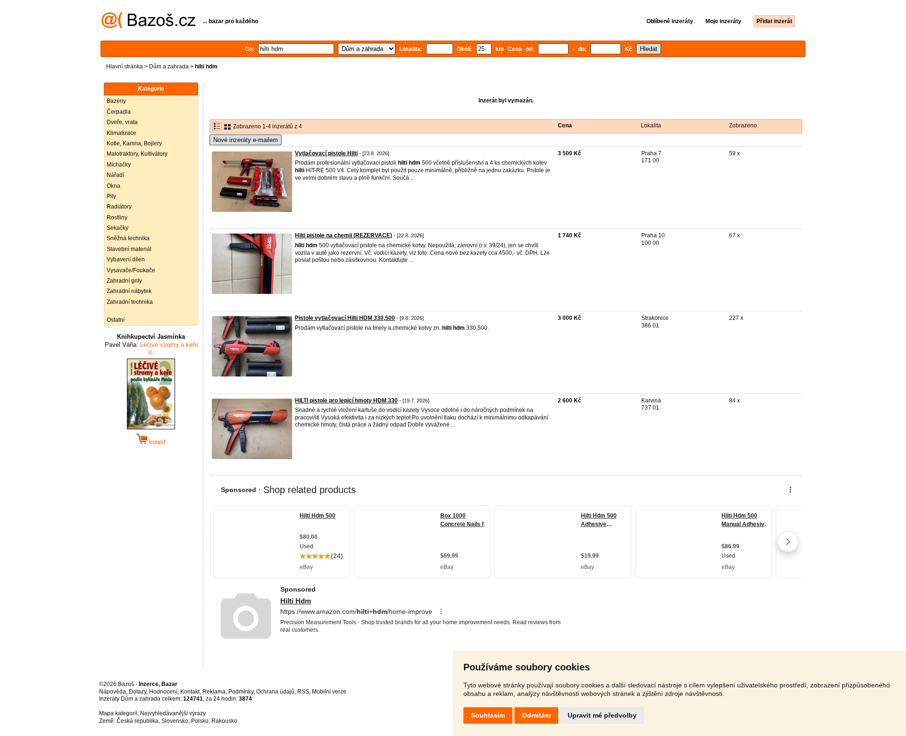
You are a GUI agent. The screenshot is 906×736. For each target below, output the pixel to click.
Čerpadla (119, 112)
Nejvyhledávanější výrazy (173, 713)
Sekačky (117, 228)
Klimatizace (121, 133)
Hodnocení (163, 691)
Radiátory (119, 206)
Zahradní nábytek (129, 291)
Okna (113, 186)
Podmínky (240, 691)
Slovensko (174, 721)
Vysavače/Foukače (131, 270)
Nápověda (112, 691)
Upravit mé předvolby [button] (602, 715)
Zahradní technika (130, 302)
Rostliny (117, 217)
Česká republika (138, 721)
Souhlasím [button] (488, 715)
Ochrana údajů (275, 691)
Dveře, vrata (122, 122)
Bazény (116, 101)
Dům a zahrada (169, 66)
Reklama (214, 691)
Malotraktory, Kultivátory (137, 154)
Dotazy (137, 691)
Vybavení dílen (126, 259)
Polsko (200, 721)
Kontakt (190, 691)
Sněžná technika (128, 238)
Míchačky (119, 164)
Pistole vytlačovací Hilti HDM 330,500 (345, 318)
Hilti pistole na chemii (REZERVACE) (343, 235)
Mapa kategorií (118, 713)
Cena (565, 125)
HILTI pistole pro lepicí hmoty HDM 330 (346, 400)
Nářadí (115, 175)
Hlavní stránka (124, 66)
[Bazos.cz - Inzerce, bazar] (148, 26)
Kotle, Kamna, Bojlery (134, 143)
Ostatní (116, 320)
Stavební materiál (129, 249)
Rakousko (224, 721)
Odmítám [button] (536, 715)
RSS (303, 691)
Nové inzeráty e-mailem (245, 139)
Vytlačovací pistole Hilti (326, 153)
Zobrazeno (743, 125)
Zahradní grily (124, 280)
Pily (111, 196)
